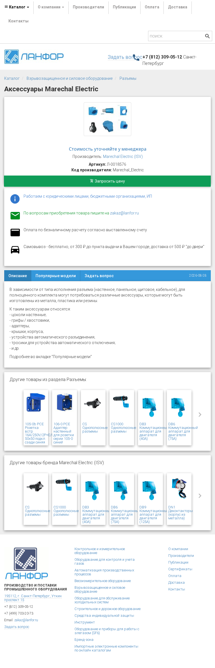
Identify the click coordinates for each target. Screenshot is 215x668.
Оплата (152, 7)
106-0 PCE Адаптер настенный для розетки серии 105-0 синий (63, 433)
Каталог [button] (17, 7)
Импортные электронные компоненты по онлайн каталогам (106, 648)
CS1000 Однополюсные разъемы (123, 427)
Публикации (124, 7)
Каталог (12, 78)
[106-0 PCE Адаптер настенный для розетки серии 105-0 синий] (64, 406)
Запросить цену (109, 181)
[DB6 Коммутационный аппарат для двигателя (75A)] (179, 406)
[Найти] (207, 37)
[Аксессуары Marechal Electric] (107, 119)
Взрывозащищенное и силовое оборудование (70, 78)
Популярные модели (56, 276)
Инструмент (84, 622)
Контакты (18, 21)
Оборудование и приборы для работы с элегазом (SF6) (106, 631)
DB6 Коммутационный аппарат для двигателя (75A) (183, 431)
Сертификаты (180, 569)
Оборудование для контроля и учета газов (104, 561)
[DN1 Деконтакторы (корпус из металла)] (179, 490)
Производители (88, 7)
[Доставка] (15, 253)
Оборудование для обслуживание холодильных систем (102, 600)
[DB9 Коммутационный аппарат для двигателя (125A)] (150, 490)
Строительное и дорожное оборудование (107, 609)
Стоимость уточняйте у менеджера (107, 149)
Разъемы (128, 78)
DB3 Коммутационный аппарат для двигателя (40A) (154, 431)
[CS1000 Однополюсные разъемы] (122, 406)
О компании (178, 549)
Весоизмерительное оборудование (102, 581)
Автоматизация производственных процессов (104, 572)
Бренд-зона (84, 639)
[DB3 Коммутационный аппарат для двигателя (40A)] (150, 406)
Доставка (177, 7)
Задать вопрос (125, 57)
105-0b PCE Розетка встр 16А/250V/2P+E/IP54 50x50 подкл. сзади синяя (42, 433)
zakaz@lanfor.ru (124, 213)
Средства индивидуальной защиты (104, 615)
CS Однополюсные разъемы (95, 427)
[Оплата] (15, 236)
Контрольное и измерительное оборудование (99, 551)
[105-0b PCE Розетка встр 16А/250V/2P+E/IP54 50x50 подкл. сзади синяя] (36, 406)
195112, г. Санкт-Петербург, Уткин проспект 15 (33, 598)
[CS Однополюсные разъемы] (93, 406)
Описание (17, 276)
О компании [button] (49, 7)
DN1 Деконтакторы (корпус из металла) (180, 512)
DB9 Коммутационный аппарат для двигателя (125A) (154, 514)
